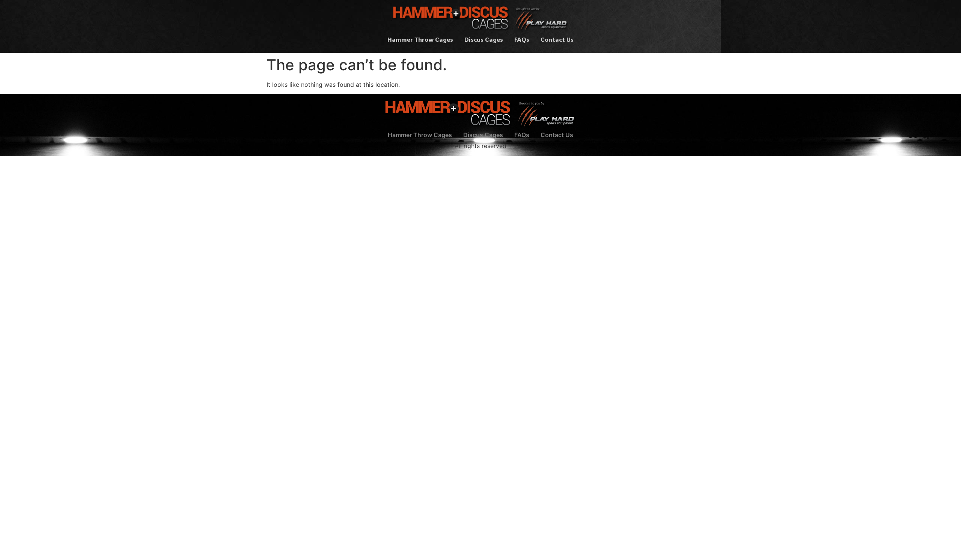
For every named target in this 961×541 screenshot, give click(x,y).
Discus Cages (483, 39)
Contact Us (557, 39)
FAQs (521, 39)
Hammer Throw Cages (420, 39)
